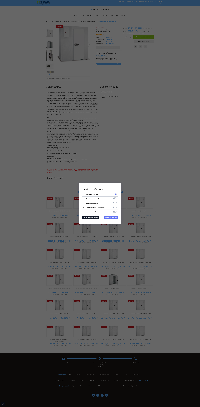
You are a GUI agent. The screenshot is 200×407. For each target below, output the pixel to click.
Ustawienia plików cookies (93, 189)
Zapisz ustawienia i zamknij (90, 217)
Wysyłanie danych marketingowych (95, 207)
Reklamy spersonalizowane (93, 212)
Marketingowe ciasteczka (93, 198)
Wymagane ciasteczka (92, 194)
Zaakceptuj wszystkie (111, 217)
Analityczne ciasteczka (92, 203)
